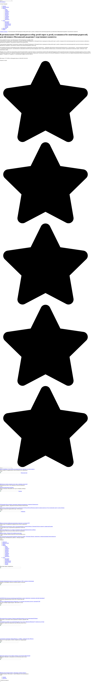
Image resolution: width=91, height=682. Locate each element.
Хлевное (7, 18)
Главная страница (3, 31)
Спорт (3, 20)
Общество (4, 28)
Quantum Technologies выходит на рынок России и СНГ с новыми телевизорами (17, 581)
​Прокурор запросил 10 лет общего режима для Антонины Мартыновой (15, 655)
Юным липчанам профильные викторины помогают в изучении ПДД (15, 523)
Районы (4, 8)
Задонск (6, 12)
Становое (7, 16)
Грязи (6, 9)
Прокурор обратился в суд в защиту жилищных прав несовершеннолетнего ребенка (18, 529)
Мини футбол (8, 25)
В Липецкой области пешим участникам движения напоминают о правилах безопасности (19, 504)
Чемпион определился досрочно (7, 487)
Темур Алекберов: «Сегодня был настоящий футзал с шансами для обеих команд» (17, 469)
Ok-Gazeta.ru (2, 1)
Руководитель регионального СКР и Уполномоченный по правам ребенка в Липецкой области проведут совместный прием (26, 526)
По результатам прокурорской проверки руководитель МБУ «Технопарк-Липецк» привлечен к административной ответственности (28, 536)
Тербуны (7, 17)
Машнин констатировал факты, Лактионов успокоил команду (13, 672)
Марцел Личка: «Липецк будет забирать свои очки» (11, 533)
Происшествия (5, 7)
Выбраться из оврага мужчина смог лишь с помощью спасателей (13, 484)
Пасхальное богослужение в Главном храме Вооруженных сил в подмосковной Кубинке (19, 618)
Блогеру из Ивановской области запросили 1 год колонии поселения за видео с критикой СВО (20, 601)
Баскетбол (7, 21)
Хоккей (6, 27)
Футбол (6, 26)
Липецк (6, 14)
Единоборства (8, 23)
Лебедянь (7, 13)
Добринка (7, 11)
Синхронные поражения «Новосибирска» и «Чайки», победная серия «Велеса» (17, 638)
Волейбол (7, 22)
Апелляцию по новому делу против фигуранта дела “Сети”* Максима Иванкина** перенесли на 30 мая (22, 621)
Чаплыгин (7, 19)
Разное (3, 29)
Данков (6, 10)
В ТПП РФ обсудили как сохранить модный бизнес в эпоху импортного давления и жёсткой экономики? (22, 598)
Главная (4, 6)
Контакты (4, 678)
